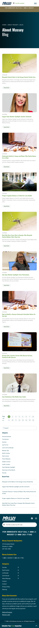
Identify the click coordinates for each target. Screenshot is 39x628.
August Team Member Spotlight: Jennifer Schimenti (16, 117)
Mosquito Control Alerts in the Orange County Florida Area (18, 77)
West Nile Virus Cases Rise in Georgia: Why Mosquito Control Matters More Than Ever (17, 236)
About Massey (13, 25)
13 (22, 420)
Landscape (5, 573)
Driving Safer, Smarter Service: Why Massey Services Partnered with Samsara (17, 356)
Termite (4, 473)
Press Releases (6, 459)
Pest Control (5, 456)
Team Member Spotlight (8, 467)
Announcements (6, 436)
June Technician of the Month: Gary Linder (14, 397)
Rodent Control (6, 462)
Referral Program (7, 612)
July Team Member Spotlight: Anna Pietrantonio (15, 275)
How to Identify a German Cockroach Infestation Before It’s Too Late (18, 315)
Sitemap (4, 589)
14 (26, 420)
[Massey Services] (7, 3)
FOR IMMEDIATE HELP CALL (19, 8)
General (4, 442)
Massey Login (6, 615)
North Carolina (6, 453)
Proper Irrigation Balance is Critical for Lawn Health (17, 196)
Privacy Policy (6, 587)
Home (4, 25)
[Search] (4, 524)
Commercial (5, 439)
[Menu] (35, 3)
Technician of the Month (8, 470)
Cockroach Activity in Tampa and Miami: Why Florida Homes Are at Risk (19, 157)
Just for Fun (5, 445)
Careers (4, 581)
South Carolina (6, 464)
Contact (4, 584)
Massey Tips (5, 450)
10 (12, 420)
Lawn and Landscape (7, 448)
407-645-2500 (6, 549)
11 (16, 420)
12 (19, 420)
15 (29, 420)
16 (33, 420)
